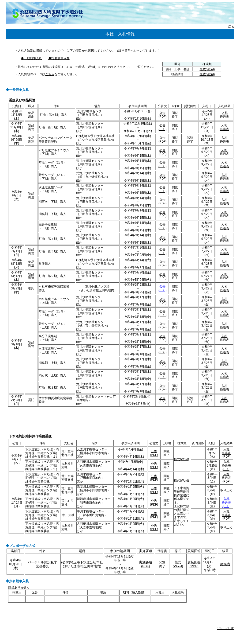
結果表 (225, 564)
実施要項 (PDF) (145, 564)
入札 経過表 (224, 114)
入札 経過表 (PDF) (226, 453)
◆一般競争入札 (31, 58)
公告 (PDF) (162, 114)
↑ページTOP (225, 628)
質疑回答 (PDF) (194, 564)
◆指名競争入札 (59, 58)
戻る (231, 26)
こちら (49, 74)
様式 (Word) (178, 564)
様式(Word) (207, 69)
